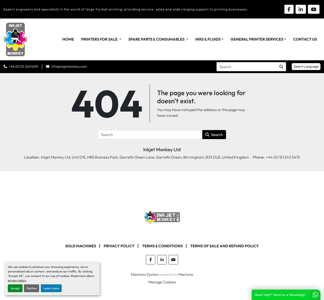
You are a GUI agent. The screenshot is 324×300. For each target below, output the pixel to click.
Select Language (306, 66)
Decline (32, 288)
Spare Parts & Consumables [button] (156, 39)
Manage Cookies (162, 282)
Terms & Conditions (162, 246)
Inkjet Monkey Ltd (162, 149)
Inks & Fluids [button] (208, 39)
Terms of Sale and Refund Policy (224, 246)
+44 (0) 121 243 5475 (23, 66)
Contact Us (305, 39)
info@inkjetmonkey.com (69, 66)
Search (217, 134)
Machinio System (145, 274)
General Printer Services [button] (257, 39)
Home (68, 39)
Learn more (51, 288)
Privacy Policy (119, 246)
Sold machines (80, 246)
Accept (15, 288)
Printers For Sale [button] (99, 39)
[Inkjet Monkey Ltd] (162, 216)
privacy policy (17, 280)
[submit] (281, 66)
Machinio (185, 274)
